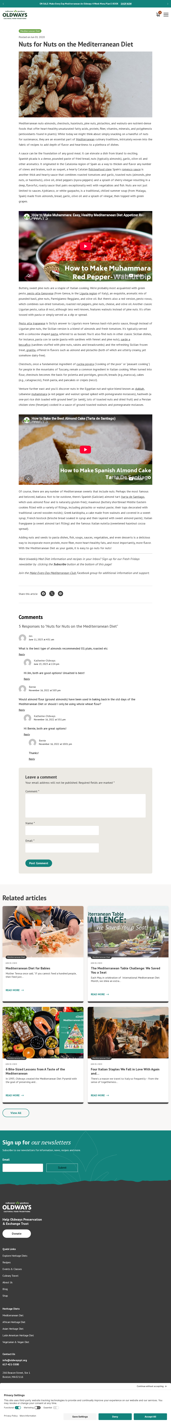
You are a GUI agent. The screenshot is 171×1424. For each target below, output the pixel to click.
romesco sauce (131, 169)
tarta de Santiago (133, 497)
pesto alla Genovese (40, 293)
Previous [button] (3, 4)
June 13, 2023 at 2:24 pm (46, 663)
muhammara (39, 394)
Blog (5, 1289)
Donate (17, 1233)
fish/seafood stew (100, 169)
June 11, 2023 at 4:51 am (41, 639)
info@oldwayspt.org (15, 1360)
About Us (8, 1282)
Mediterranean (85, 139)
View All (16, 1113)
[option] (85, 3)
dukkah (139, 389)
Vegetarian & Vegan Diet (16, 1342)
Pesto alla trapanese (32, 323)
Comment (32, 791)
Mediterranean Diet (13, 1315)
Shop (5, 1295)
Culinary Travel (10, 1275)
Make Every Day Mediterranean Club (53, 573)
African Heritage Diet (14, 1322)
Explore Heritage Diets (15, 1255)
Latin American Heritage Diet (18, 1335)
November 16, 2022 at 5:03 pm (45, 690)
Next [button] (167, 4)
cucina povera (85, 364)
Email (29, 841)
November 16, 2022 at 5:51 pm (50, 719)
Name (30, 823)
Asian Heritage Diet (13, 1328)
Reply (22, 654)
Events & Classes (12, 1269)
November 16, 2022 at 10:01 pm (55, 744)
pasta (54, 334)
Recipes (7, 1262)
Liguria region (88, 293)
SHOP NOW (126, 3)
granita (30, 350)
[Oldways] (15, 14)
